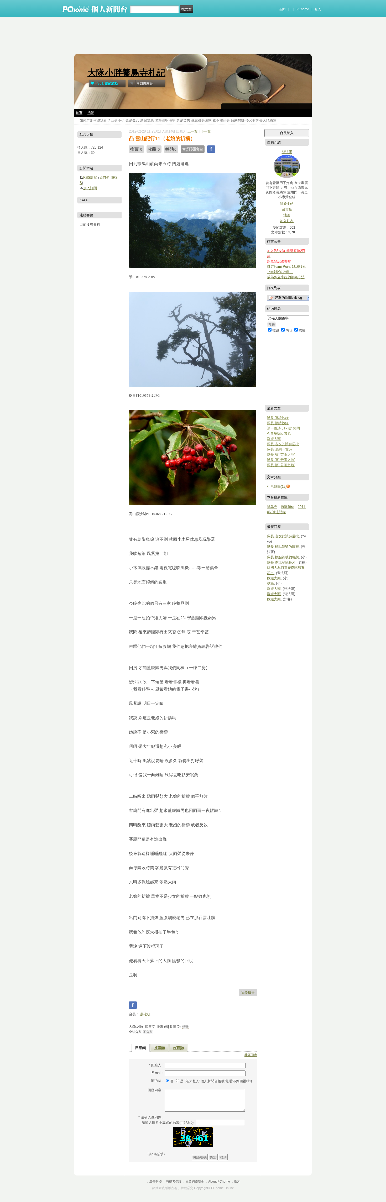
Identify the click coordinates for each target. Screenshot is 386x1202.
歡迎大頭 (274, 439)
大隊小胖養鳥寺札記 (126, 72)
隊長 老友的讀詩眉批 (283, 444)
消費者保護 (173, 1181)
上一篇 (192, 131)
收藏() (178, 1048)
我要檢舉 (248, 992)
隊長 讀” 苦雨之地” (281, 454)
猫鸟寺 (272, 507)
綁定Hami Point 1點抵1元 (286, 267)
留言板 (287, 209)
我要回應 (250, 1055)
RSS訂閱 (90, 178)
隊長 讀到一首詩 (279, 449)
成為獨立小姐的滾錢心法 (286, 277)
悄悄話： (158, 1080)
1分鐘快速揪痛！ (280, 272)
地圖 (286, 215)
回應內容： (156, 1090)
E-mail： (158, 1073)
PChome (302, 9)
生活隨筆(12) (276, 487)
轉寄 (185, 1026)
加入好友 (287, 221)
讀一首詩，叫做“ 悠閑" (284, 428)
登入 (318, 9)
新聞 (282, 9)
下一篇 (206, 131)
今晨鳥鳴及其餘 (279, 433)
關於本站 (287, 204)
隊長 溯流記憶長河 (281, 562)
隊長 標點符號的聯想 (283, 547)
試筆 (270, 583)
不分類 (148, 1032)
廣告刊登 (155, 1181)
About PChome (219, 1181)
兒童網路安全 (194, 1181)
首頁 (79, 113)
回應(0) (140, 1048)
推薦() (159, 1048)
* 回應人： (157, 1065)
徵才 (237, 1181)
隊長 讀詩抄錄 (278, 418)
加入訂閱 (90, 188)
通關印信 (287, 507)
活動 (90, 113)
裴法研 (144, 1014)
